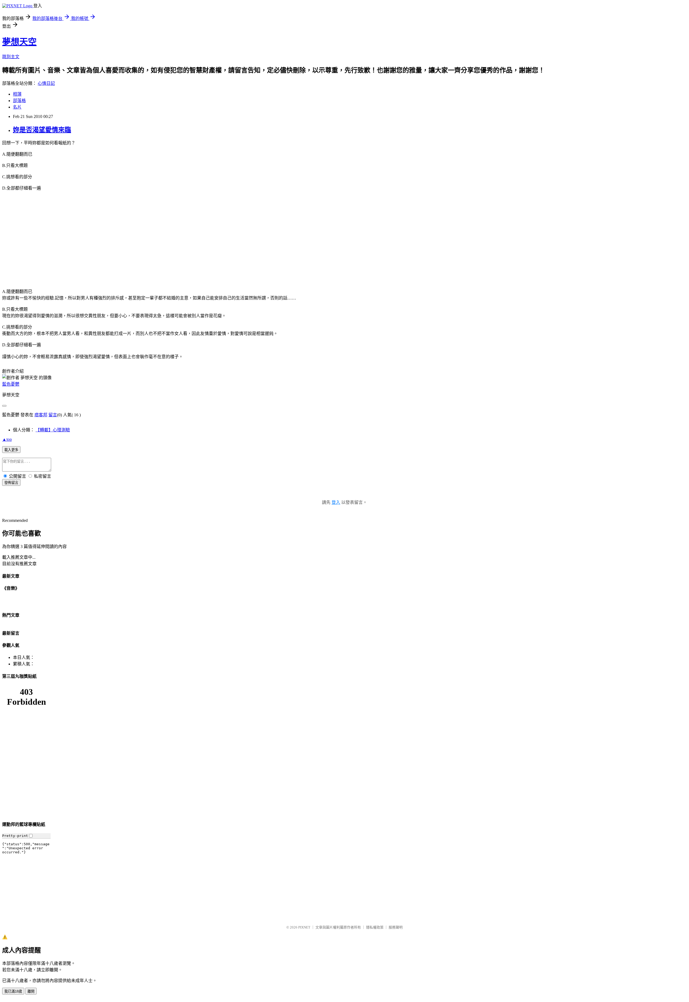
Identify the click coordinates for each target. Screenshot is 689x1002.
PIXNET (304, 927)
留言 (52, 415)
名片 (17, 107)
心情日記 (46, 83)
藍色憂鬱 (10, 384)
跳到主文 (10, 56)
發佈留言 (11, 483)
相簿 (17, 94)
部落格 (19, 100)
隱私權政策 (375, 927)
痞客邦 (40, 415)
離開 (30, 991)
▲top (7, 439)
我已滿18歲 (13, 991)
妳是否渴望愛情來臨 (42, 129)
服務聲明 (396, 927)
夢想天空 (19, 42)
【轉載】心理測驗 (53, 430)
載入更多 (11, 450)
